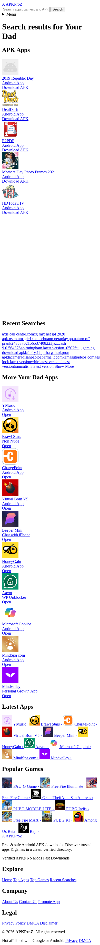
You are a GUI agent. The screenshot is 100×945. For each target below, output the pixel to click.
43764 (17, 348)
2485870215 (21, 343)
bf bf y (30, 352)
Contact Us (28, 901)
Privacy (71, 940)
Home (7, 880)
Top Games (39, 880)
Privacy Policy (14, 923)
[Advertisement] (50, 265)
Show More (64, 366)
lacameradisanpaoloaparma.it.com (35, 357)
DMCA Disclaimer (42, 923)
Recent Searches (63, 880)
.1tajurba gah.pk (49, 352)
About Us (10, 901)
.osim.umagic (18, 339)
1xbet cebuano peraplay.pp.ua (53, 339)
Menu (11, 14)
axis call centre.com (18, 334)
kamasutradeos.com (78, 357)
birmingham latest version (43, 348)
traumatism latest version (34, 366)
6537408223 (42, 343)
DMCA (85, 940)
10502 (69, 348)
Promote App (49, 901)
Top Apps (21, 880)
